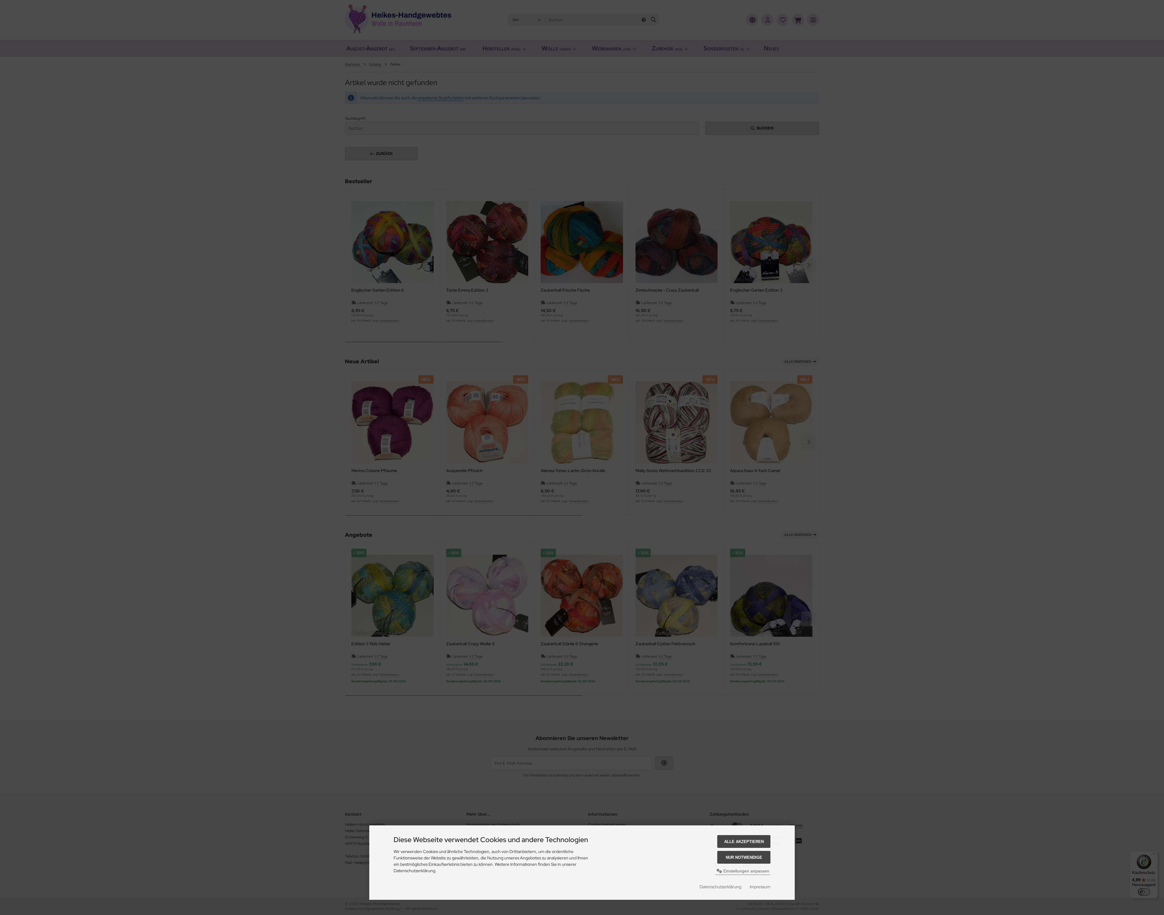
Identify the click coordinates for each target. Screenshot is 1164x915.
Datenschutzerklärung (720, 886)
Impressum (760, 886)
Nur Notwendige (744, 857)
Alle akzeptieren (744, 841)
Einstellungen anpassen (745, 871)
